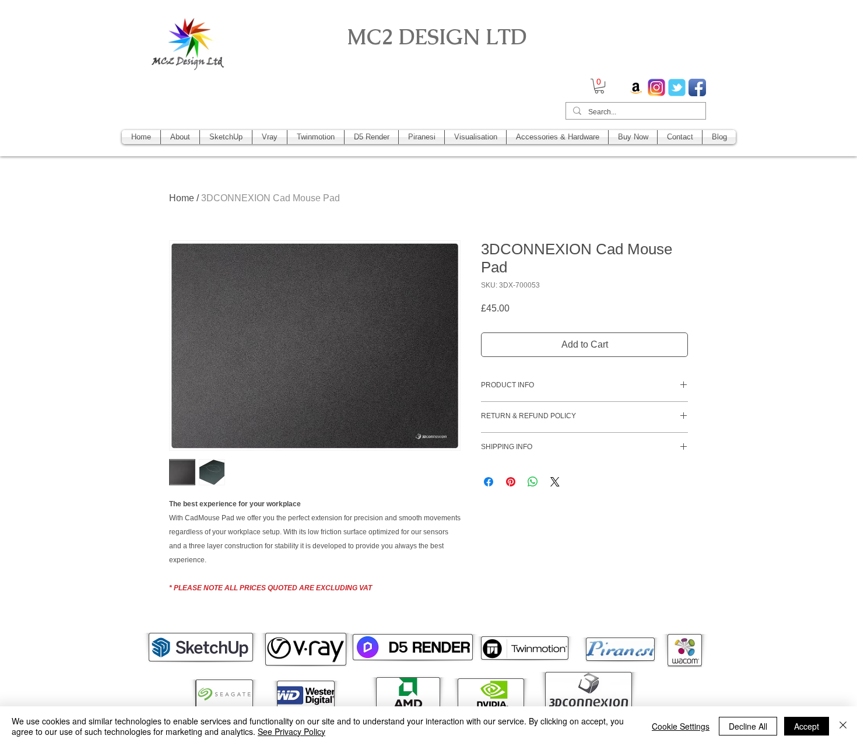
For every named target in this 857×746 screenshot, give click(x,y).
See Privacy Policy (291, 731)
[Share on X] (555, 482)
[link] (599, 86)
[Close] (843, 726)
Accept (806, 726)
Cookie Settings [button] (681, 726)
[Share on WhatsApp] (533, 482)
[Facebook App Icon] (697, 87)
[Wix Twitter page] (677, 87)
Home (181, 198)
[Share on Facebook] (489, 482)
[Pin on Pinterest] (511, 482)
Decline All (748, 726)
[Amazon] (636, 87)
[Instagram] (656, 87)
